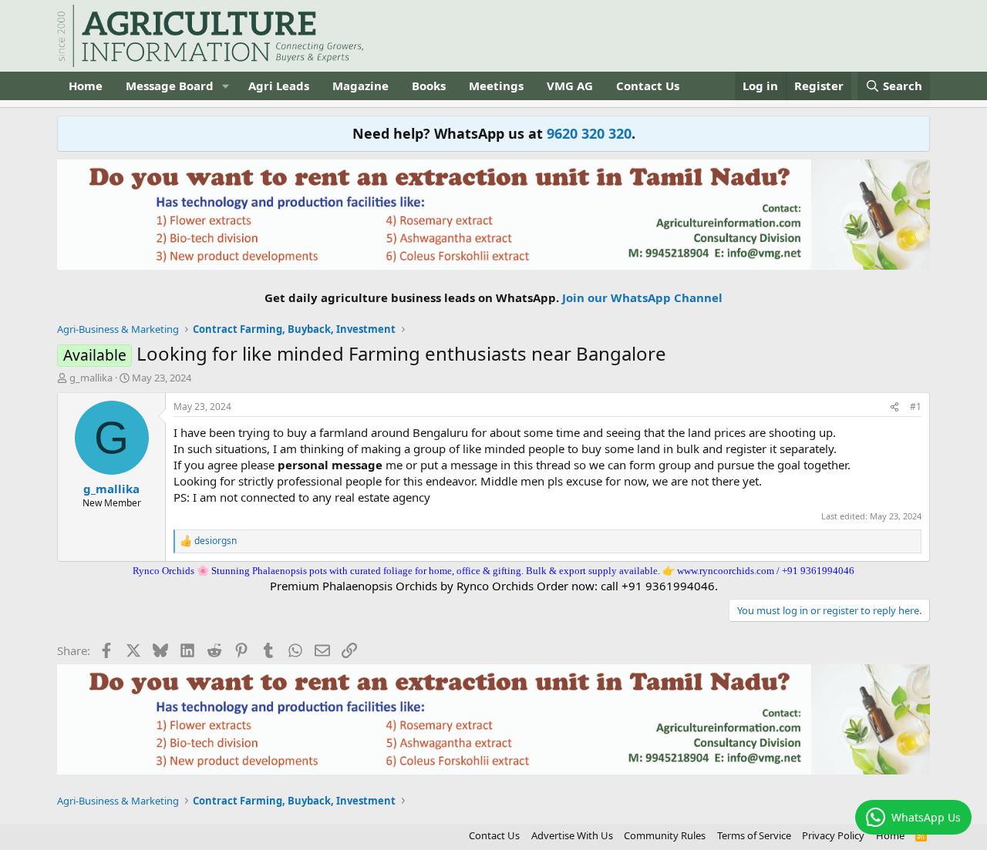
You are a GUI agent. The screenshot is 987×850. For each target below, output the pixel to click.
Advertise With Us (572, 835)
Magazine (360, 85)
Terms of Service (754, 835)
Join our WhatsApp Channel (642, 297)
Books (429, 85)
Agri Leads (278, 85)
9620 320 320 (589, 133)
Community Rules (665, 835)
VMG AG (570, 85)
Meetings (496, 85)
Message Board (170, 85)
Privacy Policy (833, 835)
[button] (226, 86)
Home (86, 85)
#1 (915, 406)
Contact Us (647, 85)
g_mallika (91, 378)
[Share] (894, 407)
